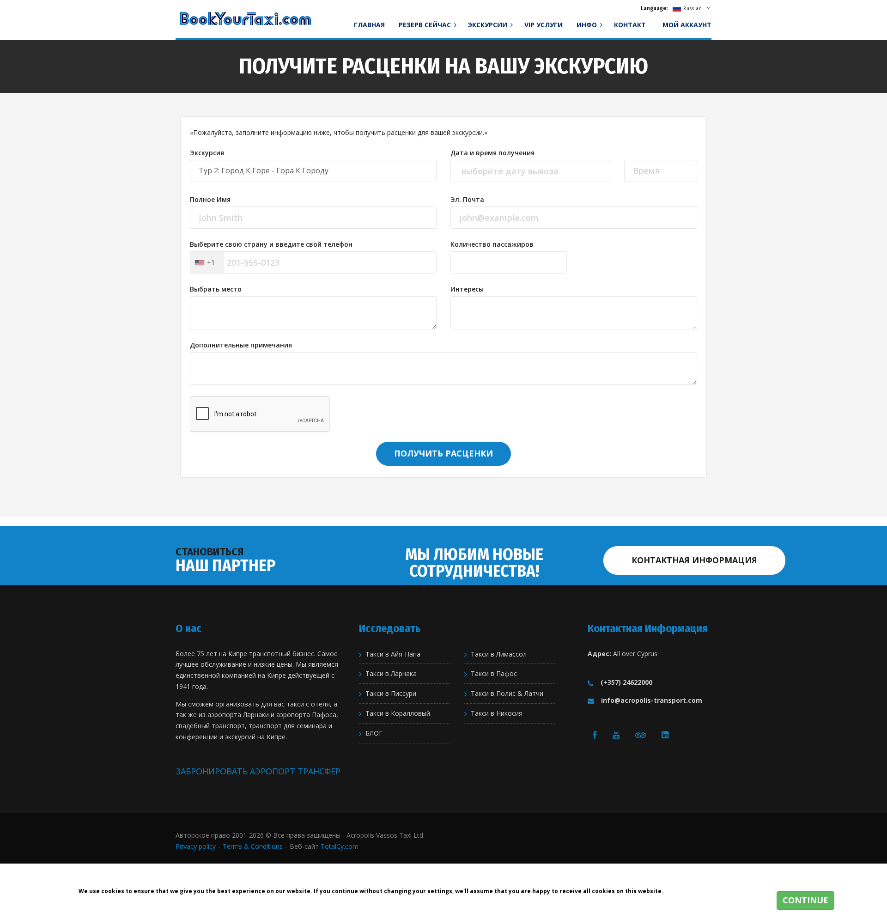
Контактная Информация (694, 560)
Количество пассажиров (492, 244)
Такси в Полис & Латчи (507, 693)
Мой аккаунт (686, 24)
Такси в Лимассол (499, 654)
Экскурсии (488, 24)
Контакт (630, 24)
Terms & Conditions (253, 846)
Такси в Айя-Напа (392, 654)
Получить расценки (443, 453)
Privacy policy (196, 846)
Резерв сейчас (426, 24)
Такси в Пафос (494, 673)
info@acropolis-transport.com (651, 700)
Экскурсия (207, 153)
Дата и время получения (492, 153)
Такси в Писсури (390, 693)
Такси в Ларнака (391, 673)
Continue (805, 900)
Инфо (588, 24)
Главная (369, 24)
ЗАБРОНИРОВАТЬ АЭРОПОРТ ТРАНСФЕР (258, 771)
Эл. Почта (467, 199)
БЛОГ (374, 733)
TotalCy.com (339, 846)
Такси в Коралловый (397, 713)
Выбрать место (216, 289)
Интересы (467, 289)
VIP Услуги (543, 24)
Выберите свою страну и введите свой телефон (271, 244)
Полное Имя (210, 199)
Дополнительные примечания (241, 345)
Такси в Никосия (496, 713)
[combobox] (207, 262)
